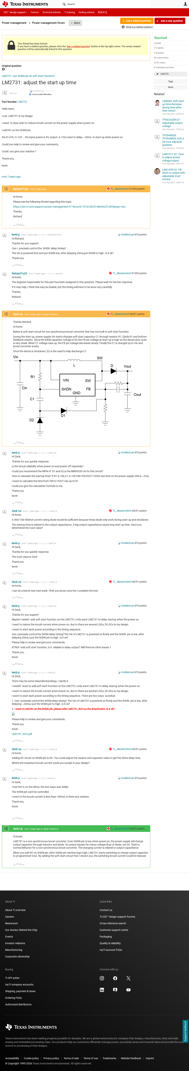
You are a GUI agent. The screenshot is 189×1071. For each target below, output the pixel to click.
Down (23, 225)
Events (9, 936)
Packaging (106, 936)
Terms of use (90, 1058)
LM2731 (164, 73)
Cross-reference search (113, 923)
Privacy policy (51, 1058)
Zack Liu (18, 314)
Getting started (86, 12)
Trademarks (109, 1058)
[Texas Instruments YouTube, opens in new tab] (128, 991)
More (77, 22)
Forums (35, 12)
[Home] (28, 4)
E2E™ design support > (15, 12)
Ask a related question (138, 20)
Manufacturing (13, 949)
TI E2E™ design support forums (117, 916)
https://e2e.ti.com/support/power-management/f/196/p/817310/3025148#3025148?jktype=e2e (69, 206)
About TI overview (15, 910)
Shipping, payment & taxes (20, 991)
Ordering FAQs (13, 997)
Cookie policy (31, 1058)
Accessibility (12, 1058)
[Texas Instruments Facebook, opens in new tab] (115, 979)
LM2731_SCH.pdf (22, 733)
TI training (69, 12)
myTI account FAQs (111, 949)
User (185, 4)
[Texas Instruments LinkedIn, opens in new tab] (102, 991)
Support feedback (185, 1031)
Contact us (106, 910)
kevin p (13, 93)
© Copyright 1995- (18, 1063)
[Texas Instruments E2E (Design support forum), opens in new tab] (115, 991)
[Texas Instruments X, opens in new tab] (128, 979)
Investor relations (15, 943)
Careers (9, 916)
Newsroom (11, 923)
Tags (170, 81)
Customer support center (114, 929)
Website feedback (131, 1058)
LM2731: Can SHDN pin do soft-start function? (28, 75)
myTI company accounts (19, 984)
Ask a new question (171, 20)
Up (14, 225)
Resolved (160, 38)
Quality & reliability (110, 943)
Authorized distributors (18, 1004)
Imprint (150, 1058)
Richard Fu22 (21, 189)
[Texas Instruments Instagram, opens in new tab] (102, 979)
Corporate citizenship (17, 956)
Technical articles (51, 12)
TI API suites (12, 977)
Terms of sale (71, 1058)
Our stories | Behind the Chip (21, 929)
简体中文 (102, 12)
